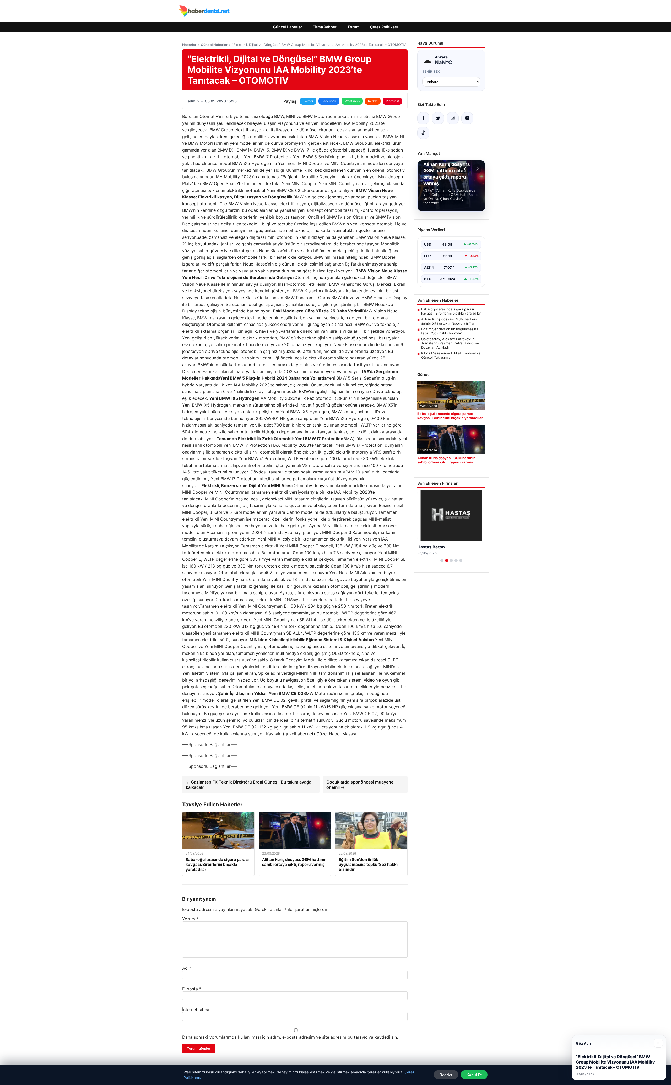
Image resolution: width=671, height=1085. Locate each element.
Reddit (372, 101)
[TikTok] (423, 133)
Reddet (446, 1075)
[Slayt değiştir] (441, 560)
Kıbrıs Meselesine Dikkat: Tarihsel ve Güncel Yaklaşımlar (451, 355)
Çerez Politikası (384, 27)
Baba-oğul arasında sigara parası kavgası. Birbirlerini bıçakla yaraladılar (451, 311)
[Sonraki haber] (476, 168)
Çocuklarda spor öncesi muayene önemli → (359, 784)
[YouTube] (467, 118)
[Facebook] (423, 118)
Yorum (190, 918)
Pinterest (392, 101)
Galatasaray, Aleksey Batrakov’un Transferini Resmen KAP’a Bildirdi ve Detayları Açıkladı (450, 343)
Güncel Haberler (287, 27)
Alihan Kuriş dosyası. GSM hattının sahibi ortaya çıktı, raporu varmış (449, 321)
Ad (186, 968)
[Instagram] (453, 118)
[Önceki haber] (465, 168)
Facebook (329, 101)
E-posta (191, 988)
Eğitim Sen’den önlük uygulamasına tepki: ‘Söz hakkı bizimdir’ (449, 331)
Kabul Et (474, 1075)
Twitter (308, 101)
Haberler (189, 44)
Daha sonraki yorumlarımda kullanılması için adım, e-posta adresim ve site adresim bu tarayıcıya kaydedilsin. (290, 1037)
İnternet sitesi (195, 1009)
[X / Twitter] (438, 118)
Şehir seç (431, 71)
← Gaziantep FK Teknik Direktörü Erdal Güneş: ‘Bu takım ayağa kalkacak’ (248, 784)
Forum (354, 27)
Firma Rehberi (325, 27)
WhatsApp (352, 101)
